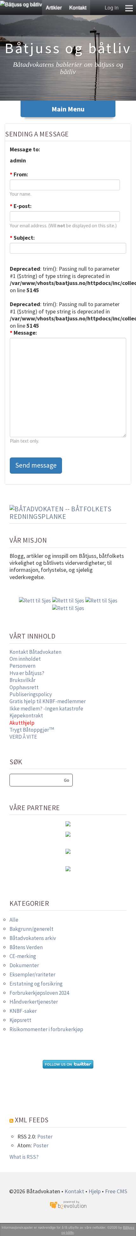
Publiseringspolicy (30, 694)
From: (19, 174)
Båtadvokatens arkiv (32, 938)
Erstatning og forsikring (36, 983)
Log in (112, 7)
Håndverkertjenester (33, 1001)
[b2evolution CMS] (68, 1204)
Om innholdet (25, 658)
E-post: (21, 206)
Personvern (22, 665)
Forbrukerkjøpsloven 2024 (39, 992)
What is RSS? (24, 1156)
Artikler (54, 7)
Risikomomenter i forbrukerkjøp (46, 1029)
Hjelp (95, 1191)
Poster (45, 1136)
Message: (23, 332)
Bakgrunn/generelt (31, 928)
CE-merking (22, 956)
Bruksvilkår (22, 680)
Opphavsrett (24, 687)
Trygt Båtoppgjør (31, 729)
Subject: (22, 237)
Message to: (25, 149)
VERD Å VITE (23, 736)
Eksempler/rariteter (32, 974)
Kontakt (77, 7)
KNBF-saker (23, 1010)
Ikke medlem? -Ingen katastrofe (46, 708)
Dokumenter (24, 965)
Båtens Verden (26, 947)
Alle (13, 919)
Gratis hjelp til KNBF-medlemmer (47, 701)
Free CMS (116, 1191)
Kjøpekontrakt (26, 715)
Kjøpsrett (20, 1020)
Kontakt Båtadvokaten (35, 651)
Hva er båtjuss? (26, 673)
